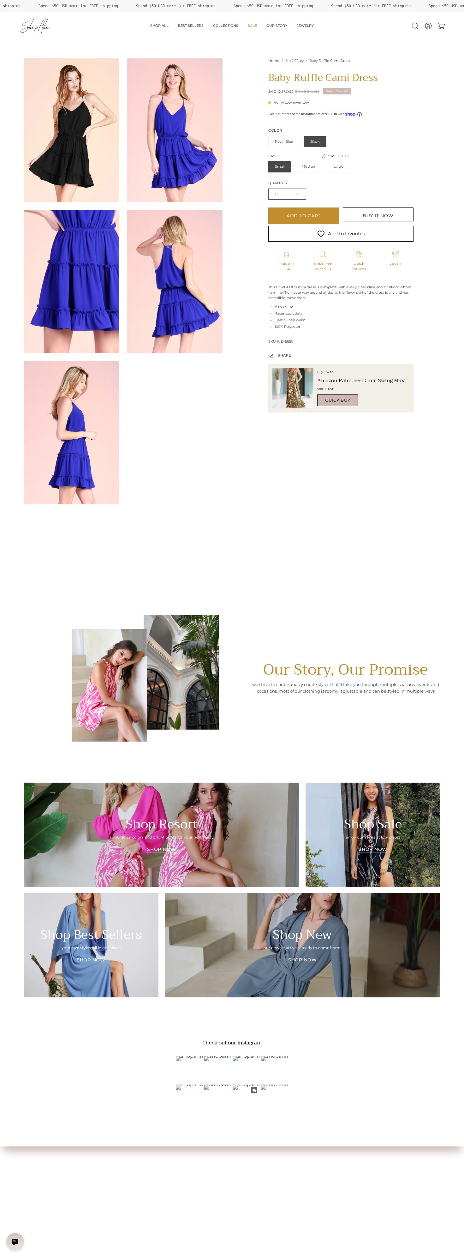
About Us (119, 1155)
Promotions (35, 1195)
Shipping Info (36, 1179)
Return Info (34, 1187)
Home (273, 61)
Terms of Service (125, 1187)
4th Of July (294, 61)
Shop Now (161, 849)
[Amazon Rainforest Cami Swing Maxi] (292, 388)
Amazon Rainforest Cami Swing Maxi (361, 380)
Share (284, 355)
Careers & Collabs (126, 1179)
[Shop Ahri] (36, 26)
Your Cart (33, 1171)
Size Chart (33, 1163)
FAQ (114, 1163)
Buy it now (378, 216)
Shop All (31, 1155)
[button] (415, 26)
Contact (117, 1171)
